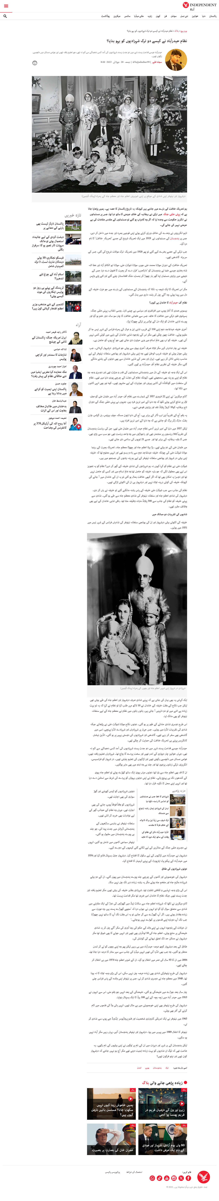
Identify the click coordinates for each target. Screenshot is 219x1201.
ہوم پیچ (184, 31)
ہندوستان (174, 238)
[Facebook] (188, 1178)
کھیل (158, 16)
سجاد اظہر (157, 62)
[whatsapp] (152, 1178)
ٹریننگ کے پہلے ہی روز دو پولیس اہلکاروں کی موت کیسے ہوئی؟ (48, 292)
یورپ (147, 1067)
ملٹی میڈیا (139, 16)
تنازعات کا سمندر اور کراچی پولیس (51, 357)
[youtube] (166, 1178)
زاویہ (149, 16)
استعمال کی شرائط (134, 1172)
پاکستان (212, 16)
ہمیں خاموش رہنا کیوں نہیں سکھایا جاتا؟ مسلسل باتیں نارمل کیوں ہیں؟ (112, 1110)
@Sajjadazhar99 (141, 62)
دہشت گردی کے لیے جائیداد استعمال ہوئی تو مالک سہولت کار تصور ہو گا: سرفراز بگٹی (48, 243)
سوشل (174, 16)
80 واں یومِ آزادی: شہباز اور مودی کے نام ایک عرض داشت (163, 1147)
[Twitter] (181, 1178)
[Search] (5, 16)
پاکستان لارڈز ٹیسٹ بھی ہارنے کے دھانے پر (50, 226)
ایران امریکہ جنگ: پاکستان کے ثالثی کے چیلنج (49, 339)
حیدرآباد (173, 303)
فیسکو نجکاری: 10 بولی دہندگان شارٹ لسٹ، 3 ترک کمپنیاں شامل (49, 262)
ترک (166, 1067)
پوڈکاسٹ (105, 16)
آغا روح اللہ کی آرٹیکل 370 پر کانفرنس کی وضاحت (50, 425)
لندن (139, 1067)
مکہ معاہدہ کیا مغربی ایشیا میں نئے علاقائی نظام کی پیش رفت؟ (49, 374)
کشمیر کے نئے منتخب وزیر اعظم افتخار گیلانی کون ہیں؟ (48, 306)
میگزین (117, 16)
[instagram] (174, 1178)
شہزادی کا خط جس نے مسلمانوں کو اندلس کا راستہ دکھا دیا (154, 799)
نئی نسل (184, 16)
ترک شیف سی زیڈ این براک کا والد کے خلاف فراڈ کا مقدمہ (154, 823)
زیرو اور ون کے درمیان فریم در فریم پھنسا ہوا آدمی (165, 1112)
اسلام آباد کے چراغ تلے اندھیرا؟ (51, 276)
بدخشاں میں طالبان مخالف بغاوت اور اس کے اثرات (51, 408)
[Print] (34, 63)
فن (165, 16)
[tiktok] (159, 1178)
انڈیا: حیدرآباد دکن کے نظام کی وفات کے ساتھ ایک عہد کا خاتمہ (155, 834)
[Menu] (6, 6)
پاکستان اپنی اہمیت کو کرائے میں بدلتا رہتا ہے (50, 391)
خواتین (195, 16)
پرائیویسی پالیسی (112, 1172)
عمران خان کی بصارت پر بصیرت (112, 1150)
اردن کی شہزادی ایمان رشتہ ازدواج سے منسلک (154, 811)
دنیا (203, 16)
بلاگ (177, 31)
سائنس (127, 16)
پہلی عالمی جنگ (171, 214)
